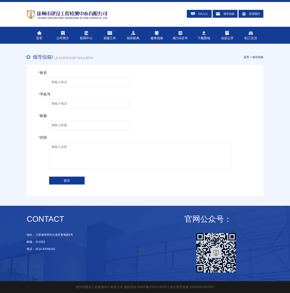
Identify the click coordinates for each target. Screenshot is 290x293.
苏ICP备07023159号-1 (153, 287)
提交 (67, 180)
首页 (246, 57)
